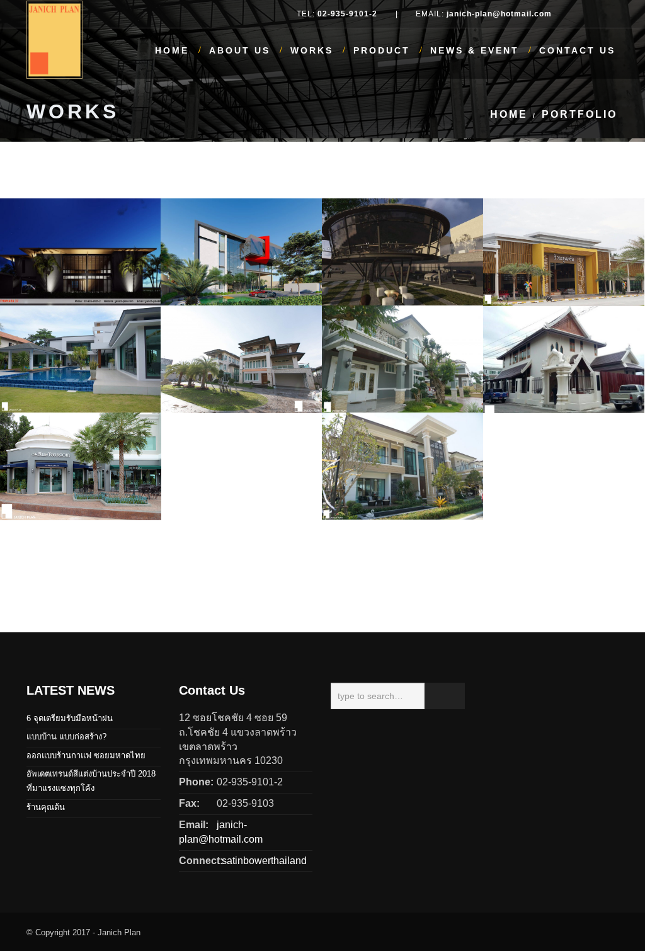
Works (311, 50)
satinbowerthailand (262, 860)
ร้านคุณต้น (45, 807)
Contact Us (577, 50)
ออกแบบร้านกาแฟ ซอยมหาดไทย (86, 755)
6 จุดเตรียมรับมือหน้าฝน (69, 718)
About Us (239, 50)
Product (381, 50)
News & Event (474, 50)
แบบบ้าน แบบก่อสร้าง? (66, 736)
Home (172, 50)
